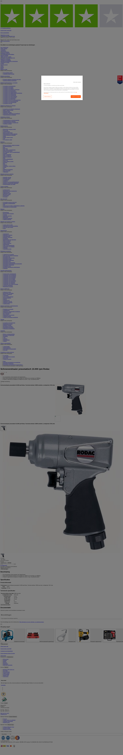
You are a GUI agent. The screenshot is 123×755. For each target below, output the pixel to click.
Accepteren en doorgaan (75, 96)
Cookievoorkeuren (47, 96)
